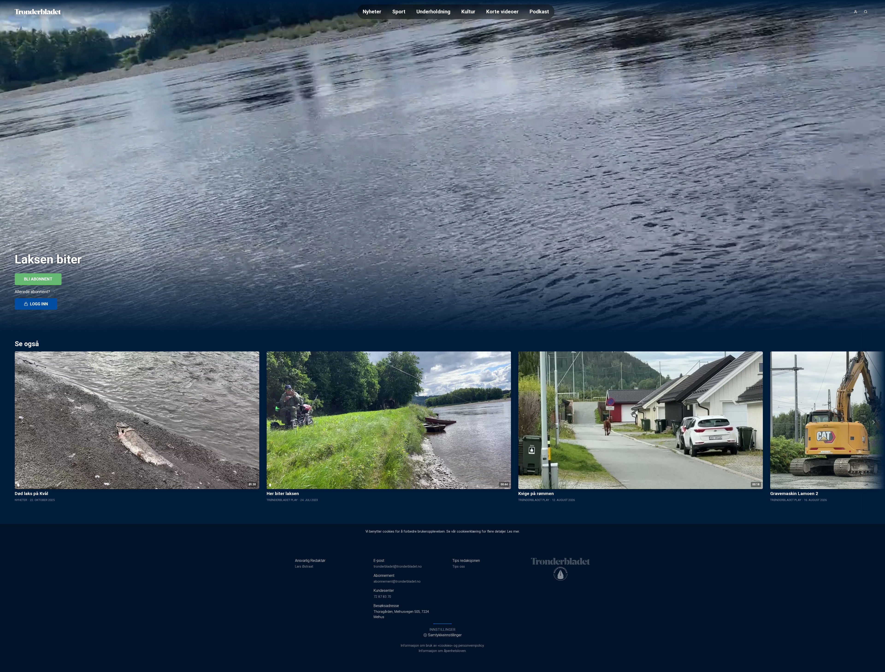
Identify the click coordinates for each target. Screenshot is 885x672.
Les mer (513, 531)
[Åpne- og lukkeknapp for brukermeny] (855, 11)
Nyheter (372, 12)
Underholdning (433, 12)
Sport (398, 12)
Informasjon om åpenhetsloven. (442, 651)
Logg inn (39, 304)
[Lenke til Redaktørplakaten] (560, 574)
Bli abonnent (38, 279)
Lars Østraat (304, 567)
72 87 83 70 (382, 597)
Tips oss (458, 567)
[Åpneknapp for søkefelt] (865, 11)
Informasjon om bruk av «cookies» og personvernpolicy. (442, 646)
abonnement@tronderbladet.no (397, 582)
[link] (38, 11)
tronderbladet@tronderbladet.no (398, 567)
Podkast (539, 12)
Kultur (468, 12)
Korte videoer (502, 12)
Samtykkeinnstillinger (445, 635)
